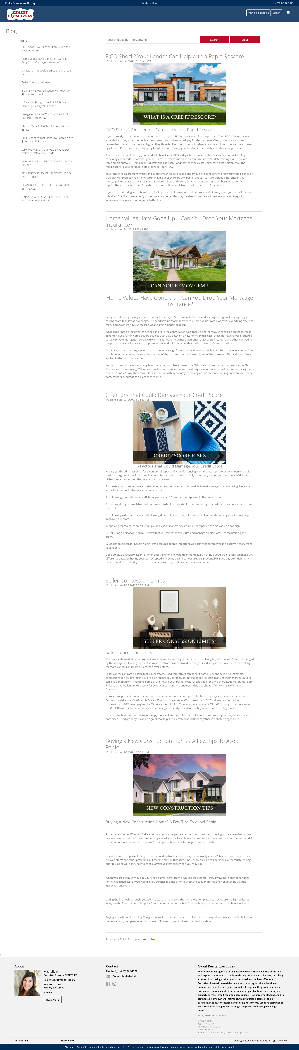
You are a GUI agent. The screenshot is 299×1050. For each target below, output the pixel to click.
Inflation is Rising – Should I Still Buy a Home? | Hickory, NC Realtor (44, 104)
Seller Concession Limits (36, 82)
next (145, 939)
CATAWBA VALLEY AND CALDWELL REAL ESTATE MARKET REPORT (45, 198)
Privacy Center (67, 1040)
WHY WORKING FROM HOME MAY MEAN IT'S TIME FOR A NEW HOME (45, 151)
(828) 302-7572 (285, 3)
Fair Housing (21, 1040)
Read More (52, 999)
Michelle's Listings (258, 12)
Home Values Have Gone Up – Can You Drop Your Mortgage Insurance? (44, 60)
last (153, 939)
